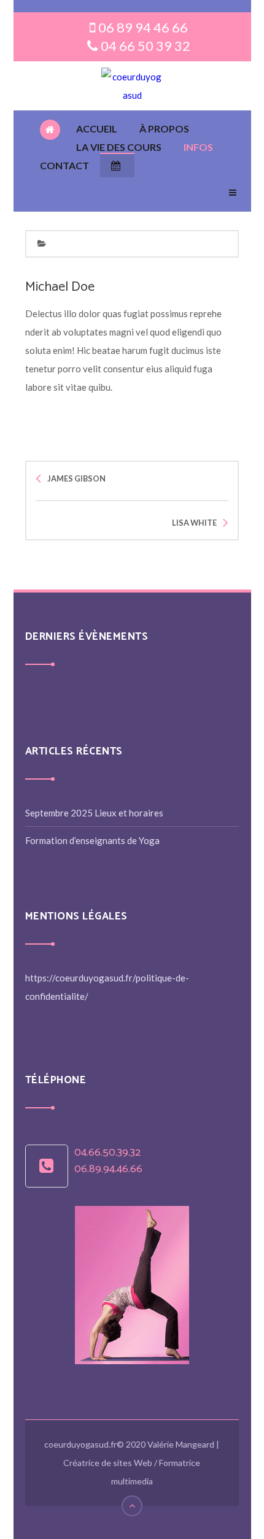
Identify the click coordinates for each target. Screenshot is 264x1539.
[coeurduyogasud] (132, 85)
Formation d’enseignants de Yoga (92, 840)
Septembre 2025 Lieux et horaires (94, 812)
